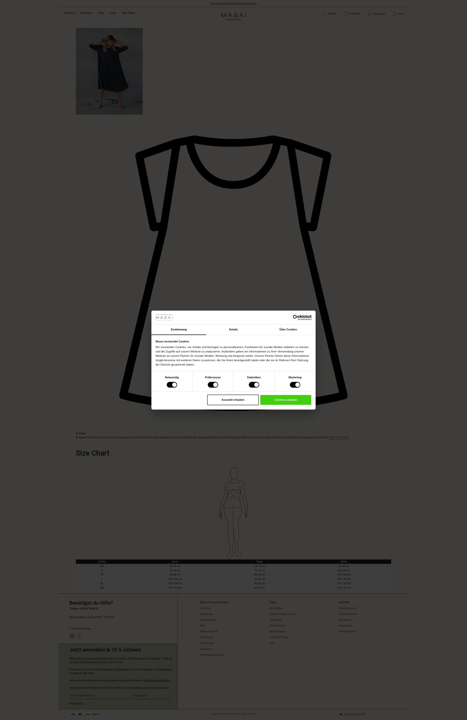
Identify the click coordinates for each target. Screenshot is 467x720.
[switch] (213, 385)
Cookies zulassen (286, 399)
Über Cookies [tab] (288, 329)
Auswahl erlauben (232, 399)
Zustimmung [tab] (179, 329)
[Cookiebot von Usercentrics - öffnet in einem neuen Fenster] (296, 317)
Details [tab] (233, 329)
